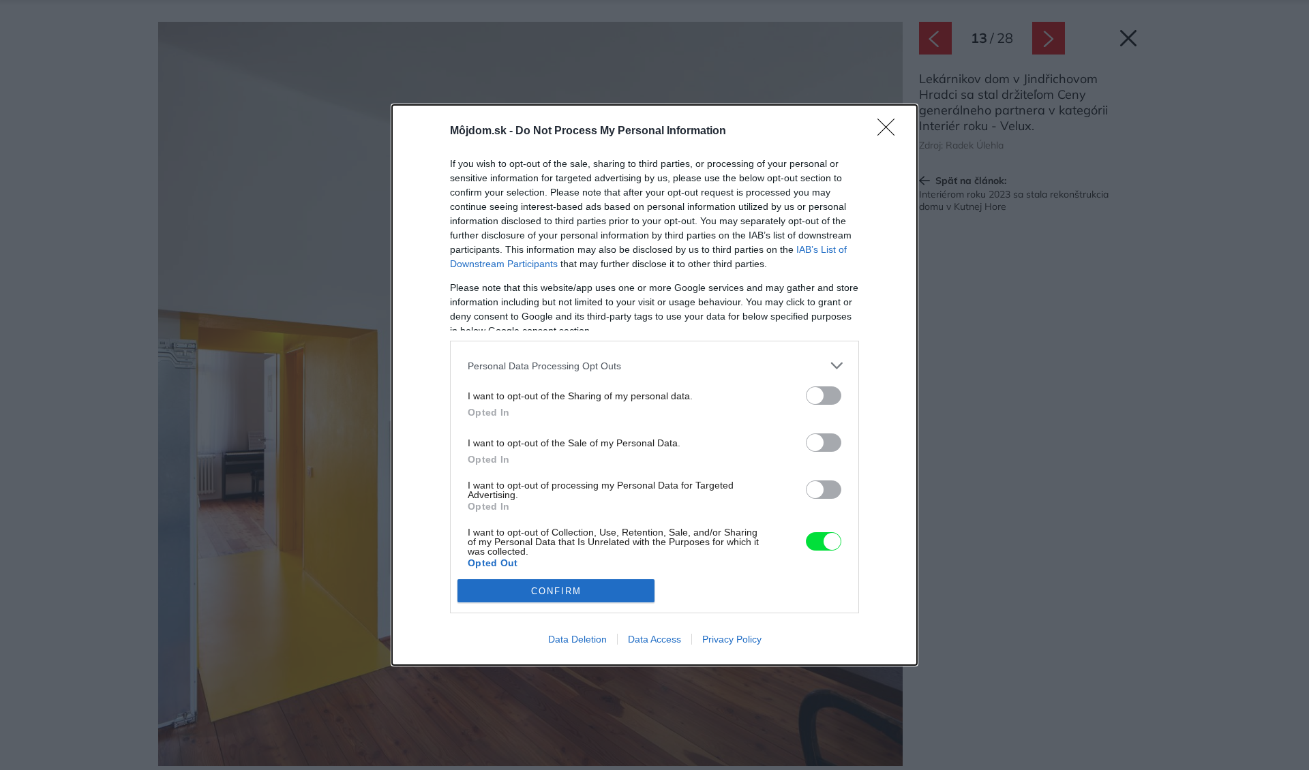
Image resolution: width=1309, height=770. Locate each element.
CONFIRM (556, 591)
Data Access (654, 639)
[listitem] (654, 365)
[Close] (890, 131)
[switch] (823, 395)
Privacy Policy (732, 639)
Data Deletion (577, 639)
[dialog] (654, 385)
